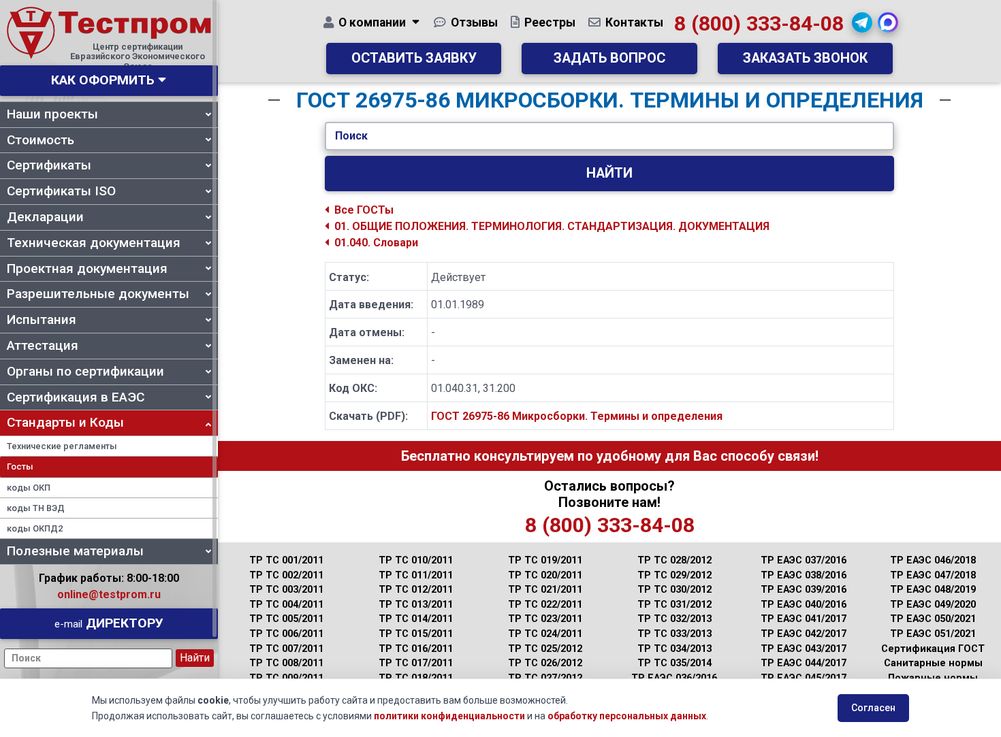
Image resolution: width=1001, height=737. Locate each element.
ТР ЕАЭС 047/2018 (933, 575)
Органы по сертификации (85, 371)
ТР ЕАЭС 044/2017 (803, 663)
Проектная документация (87, 268)
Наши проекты (52, 114)
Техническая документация (93, 242)
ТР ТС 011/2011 (416, 575)
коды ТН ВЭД (36, 508)
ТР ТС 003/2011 (286, 589)
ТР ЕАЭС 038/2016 (803, 575)
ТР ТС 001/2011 (286, 560)
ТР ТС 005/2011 (286, 619)
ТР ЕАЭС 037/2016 (803, 560)
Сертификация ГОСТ (933, 649)
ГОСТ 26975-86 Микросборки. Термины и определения (576, 416)
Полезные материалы (75, 551)
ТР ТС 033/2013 (674, 634)
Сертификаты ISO (61, 191)
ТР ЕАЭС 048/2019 (933, 589)
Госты (20, 466)
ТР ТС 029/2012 (674, 575)
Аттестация (42, 345)
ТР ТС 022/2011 (545, 604)
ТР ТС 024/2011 (545, 634)
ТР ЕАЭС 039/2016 (803, 589)
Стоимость (40, 140)
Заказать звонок (805, 58)
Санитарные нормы (933, 663)
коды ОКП (28, 487)
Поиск (351, 135)
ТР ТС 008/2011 (286, 663)
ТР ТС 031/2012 (674, 604)
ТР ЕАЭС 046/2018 (933, 560)
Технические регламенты (62, 446)
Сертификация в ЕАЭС (75, 397)
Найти (609, 173)
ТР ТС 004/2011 (286, 604)
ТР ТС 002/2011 (286, 575)
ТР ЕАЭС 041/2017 (803, 619)
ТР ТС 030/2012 (674, 589)
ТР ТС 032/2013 (674, 619)
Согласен (873, 707)
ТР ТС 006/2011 (286, 634)
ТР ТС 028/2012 (674, 560)
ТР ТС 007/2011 (286, 649)
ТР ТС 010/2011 (416, 560)
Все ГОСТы (364, 209)
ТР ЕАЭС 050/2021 (933, 619)
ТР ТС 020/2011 (545, 575)
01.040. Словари (376, 242)
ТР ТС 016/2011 (416, 649)
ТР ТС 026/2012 (545, 663)
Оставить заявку (414, 58)
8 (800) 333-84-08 (759, 23)
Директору (108, 623)
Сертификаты (49, 165)
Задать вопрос (609, 58)
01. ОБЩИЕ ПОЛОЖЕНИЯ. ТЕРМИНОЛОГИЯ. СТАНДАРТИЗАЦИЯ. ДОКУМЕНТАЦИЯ (551, 226)
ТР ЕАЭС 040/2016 (803, 604)
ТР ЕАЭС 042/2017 (803, 634)
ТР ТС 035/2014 (674, 663)
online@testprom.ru (109, 594)
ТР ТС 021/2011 (545, 589)
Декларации (45, 217)
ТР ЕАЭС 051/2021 (933, 634)
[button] (862, 22)
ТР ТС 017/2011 (416, 663)
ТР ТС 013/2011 (416, 604)
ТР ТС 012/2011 (416, 589)
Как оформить (103, 80)
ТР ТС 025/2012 (545, 649)
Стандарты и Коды (65, 422)
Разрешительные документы (98, 293)
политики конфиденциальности (449, 715)
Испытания (41, 319)
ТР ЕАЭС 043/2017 (803, 649)
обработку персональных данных (626, 715)
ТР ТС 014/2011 (416, 619)
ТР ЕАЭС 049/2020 (933, 604)
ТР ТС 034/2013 (674, 649)
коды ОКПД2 (35, 528)
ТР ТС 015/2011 (416, 634)
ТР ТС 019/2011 (545, 560)
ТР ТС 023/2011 (545, 619)
